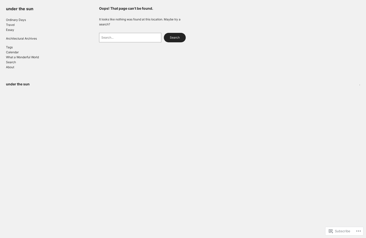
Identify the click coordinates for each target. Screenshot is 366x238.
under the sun (19, 8)
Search (175, 37)
